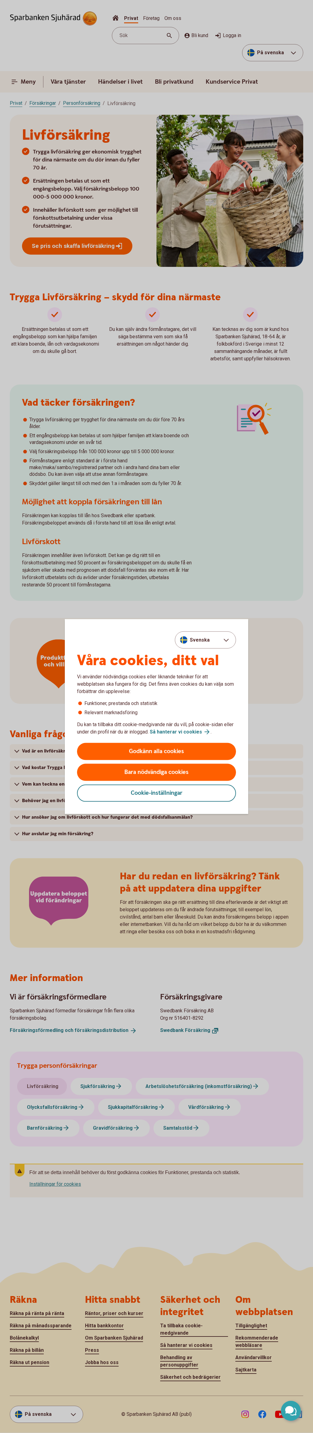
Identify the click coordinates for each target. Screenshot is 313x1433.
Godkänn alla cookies (156, 751)
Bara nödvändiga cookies (156, 772)
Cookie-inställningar (156, 793)
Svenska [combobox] (200, 640)
